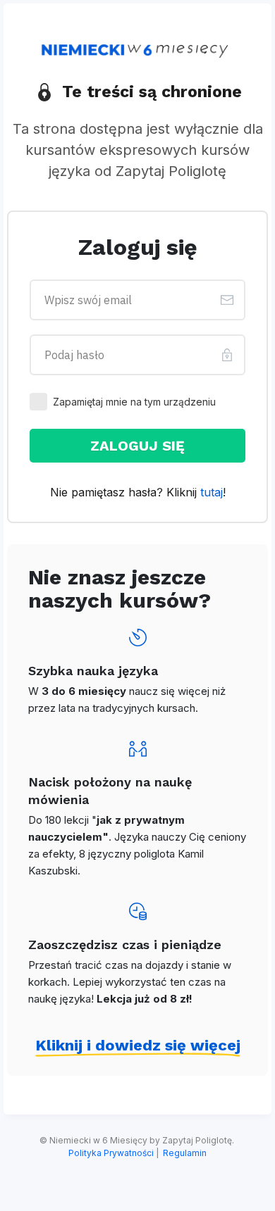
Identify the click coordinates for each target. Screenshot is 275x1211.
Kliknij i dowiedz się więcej (137, 1045)
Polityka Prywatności (111, 1153)
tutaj (211, 492)
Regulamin (185, 1153)
